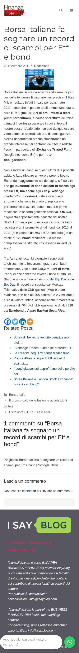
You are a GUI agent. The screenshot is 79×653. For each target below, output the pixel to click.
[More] (30, 321)
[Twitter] (15, 321)
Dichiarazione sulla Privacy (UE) (31, 543)
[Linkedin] (22, 321)
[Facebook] (7, 321)
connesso (29, 491)
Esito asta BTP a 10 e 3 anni (29, 412)
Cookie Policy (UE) (21, 550)
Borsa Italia (17, 395)
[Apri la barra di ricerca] (61, 10)
